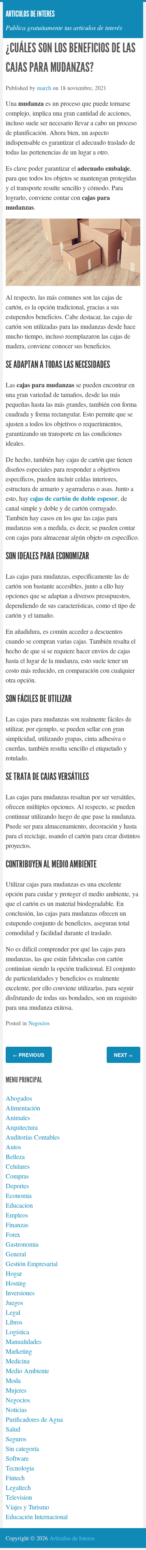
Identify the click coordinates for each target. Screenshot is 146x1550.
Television (19, 1497)
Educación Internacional (37, 1516)
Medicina (18, 1361)
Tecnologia (20, 1468)
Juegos (14, 1302)
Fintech (15, 1477)
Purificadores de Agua (34, 1419)
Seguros (16, 1438)
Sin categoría (22, 1448)
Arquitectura (22, 1127)
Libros (14, 1322)
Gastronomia (22, 1244)
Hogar (14, 1273)
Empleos (17, 1215)
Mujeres (16, 1390)
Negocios (38, 1023)
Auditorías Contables (33, 1137)
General (16, 1253)
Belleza (15, 1156)
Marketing (19, 1351)
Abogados (19, 1098)
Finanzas (17, 1224)
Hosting (16, 1283)
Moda (13, 1380)
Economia (19, 1195)
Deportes (17, 1185)
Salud (13, 1429)
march (44, 88)
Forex (13, 1234)
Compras (17, 1176)
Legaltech (18, 1487)
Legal (13, 1312)
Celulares (18, 1166)
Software (17, 1458)
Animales (18, 1117)
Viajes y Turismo (27, 1507)
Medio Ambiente (27, 1370)
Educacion (19, 1205)
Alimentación (23, 1107)
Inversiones (20, 1292)
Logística (17, 1331)
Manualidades (23, 1341)
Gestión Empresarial (32, 1263)
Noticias (16, 1409)
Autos (13, 1146)
